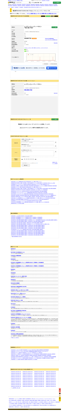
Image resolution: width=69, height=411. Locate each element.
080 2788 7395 (33, 5)
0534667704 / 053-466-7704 (39, 371)
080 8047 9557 (14, 4)
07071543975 (23, 189)
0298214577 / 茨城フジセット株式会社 (17, 355)
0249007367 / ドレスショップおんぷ (17, 351)
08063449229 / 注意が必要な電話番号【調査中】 (19, 233)
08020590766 (15, 5)
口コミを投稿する (57, 2)
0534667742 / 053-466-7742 (51, 386)
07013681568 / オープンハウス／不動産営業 (18, 229)
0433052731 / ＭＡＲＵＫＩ (39, 356)
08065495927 (13, 259)
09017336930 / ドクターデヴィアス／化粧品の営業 (20, 193)
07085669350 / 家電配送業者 (16, 255)
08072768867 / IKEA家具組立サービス (18, 252)
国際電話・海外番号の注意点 (42, 400)
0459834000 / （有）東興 (15, 215)
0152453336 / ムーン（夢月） (29, 356)
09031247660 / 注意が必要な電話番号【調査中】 (35, 229)
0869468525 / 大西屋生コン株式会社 (17, 185)
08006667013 (13, 248)
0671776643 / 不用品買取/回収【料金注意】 (19, 310)
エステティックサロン (27, 47)
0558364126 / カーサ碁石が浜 (37, 352)
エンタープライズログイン (48, 398)
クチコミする (59, 395)
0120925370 (24, 187)
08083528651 (31, 193)
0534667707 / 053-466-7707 (28, 373)
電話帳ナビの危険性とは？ (37, 403)
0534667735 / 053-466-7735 (16, 384)
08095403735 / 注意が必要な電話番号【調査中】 (35, 222)
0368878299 (47, 5)
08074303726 (18, 189)
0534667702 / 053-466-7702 (16, 371)
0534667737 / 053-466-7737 (39, 384)
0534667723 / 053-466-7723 (16, 379)
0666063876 (13, 196)
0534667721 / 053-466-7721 (51, 378)
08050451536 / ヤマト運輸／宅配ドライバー (33, 187)
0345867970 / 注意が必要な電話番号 (17, 199)
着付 (32, 47)
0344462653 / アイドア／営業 (16, 187)
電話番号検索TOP (11, 398)
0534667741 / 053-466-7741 (39, 386)
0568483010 (13, 269)
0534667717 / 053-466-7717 (51, 376)
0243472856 (38, 196)
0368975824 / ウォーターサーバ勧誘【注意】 (19, 276)
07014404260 (21, 195)
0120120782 (46, 4)
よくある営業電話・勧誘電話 (13, 403)
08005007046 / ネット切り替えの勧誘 (17, 203)
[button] (52, 16)
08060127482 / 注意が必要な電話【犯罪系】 (32, 195)
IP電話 (21, 0)
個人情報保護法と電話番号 (22, 403)
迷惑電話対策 (19, 400)
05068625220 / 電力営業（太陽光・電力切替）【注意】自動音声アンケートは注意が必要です (27, 188)
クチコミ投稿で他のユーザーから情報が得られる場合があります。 (42, 13)
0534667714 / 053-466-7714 (16, 376)
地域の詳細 (55, 93)
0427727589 (41, 199)
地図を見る (59, 400)
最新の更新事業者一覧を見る (17, 236)
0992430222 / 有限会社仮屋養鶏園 (50, 356)
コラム (54, 398)
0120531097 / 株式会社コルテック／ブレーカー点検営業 (21, 317)
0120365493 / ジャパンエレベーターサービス (19, 200)
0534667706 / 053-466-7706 (16, 373)
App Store (47, 0)
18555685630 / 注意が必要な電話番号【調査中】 (36, 228)
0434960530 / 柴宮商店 (29, 355)
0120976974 (29, 184)
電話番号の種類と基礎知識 (33, 400)
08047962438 (41, 193)
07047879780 (36, 193)
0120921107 (23, 5)
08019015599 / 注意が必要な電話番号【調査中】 (19, 228)
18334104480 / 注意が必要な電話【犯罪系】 (35, 234)
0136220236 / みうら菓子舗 (32, 359)
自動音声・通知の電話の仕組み (25, 406)
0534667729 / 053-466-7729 (39, 381)
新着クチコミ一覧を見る (15, 337)
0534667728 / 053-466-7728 (28, 381)
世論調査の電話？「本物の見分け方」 (14, 406)
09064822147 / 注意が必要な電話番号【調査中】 (36, 221)
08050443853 (33, 4)
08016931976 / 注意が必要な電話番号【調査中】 (19, 232)
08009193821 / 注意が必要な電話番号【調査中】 (19, 225)
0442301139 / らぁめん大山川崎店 (17, 349)
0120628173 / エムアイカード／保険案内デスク (48, 195)
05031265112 (55, 5)
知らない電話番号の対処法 (13, 400)
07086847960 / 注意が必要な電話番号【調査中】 (36, 225)
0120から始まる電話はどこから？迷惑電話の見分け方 (31, 405)
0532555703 (46, 193)
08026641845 (37, 4)
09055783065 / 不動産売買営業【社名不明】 (19, 286)
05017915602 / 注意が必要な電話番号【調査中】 (19, 221)
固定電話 (9, 0)
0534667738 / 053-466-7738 (51, 384)
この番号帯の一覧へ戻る (16, 387)
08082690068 (50, 193)
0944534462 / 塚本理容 (15, 195)
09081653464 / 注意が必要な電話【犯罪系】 (18, 222)
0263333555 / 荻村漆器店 (37, 355)
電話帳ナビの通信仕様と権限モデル (47, 403)
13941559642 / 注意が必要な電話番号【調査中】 (19, 230)
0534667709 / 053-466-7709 (51, 373)
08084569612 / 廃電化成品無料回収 (17, 333)
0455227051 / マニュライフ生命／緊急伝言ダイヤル (40, 184)
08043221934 (38, 5)
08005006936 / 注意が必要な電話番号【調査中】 (19, 226)
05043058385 (31, 185)
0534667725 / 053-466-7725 (39, 379)
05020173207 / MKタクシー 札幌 (17, 300)
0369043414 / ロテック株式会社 (16, 352)
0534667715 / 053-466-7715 (28, 376)
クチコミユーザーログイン (40, 398)
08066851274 (13, 189)
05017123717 (13, 303)
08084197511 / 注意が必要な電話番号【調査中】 (36, 232)
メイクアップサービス (44, 47)
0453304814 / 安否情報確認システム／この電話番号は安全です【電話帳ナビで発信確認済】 (26, 217)
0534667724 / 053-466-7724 (28, 379)
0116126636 (29, 200)
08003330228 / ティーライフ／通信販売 (41, 185)
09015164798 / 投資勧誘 (15, 283)
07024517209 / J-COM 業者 (42, 192)
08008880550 (28, 5)
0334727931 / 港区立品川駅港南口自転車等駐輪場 (40, 349)
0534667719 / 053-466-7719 (28, 378)
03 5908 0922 (28, 4)
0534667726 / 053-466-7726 (51, 379)
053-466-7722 (28, 90)
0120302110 (13, 330)
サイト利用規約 (19, 398)
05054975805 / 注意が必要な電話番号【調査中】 (36, 233)
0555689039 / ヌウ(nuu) (27, 349)
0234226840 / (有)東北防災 (46, 355)
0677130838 (55, 4)
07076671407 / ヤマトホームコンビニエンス (31, 199)
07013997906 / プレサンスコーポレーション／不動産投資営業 (21, 192)
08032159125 (35, 192)
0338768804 (54, 185)
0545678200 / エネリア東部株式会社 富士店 (18, 181)
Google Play (44, 0)
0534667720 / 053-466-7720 (39, 378)
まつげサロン (38, 47)
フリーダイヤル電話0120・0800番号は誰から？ (16, 405)
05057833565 (19, 4)
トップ (60, 390)
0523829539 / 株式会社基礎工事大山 (17, 356)
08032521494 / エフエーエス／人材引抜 (18, 191)
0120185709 (24, 4)
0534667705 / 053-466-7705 (51, 371)
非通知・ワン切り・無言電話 (51, 400)
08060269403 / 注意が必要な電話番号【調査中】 (36, 226)
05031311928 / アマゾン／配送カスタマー (18, 293)
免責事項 (23, 398)
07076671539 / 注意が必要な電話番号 (46, 196)
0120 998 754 (51, 4)
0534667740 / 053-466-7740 (28, 386)
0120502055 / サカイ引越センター (36, 189)
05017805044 (10, 5)
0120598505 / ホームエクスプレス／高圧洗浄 (19, 184)
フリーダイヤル (13, 0)
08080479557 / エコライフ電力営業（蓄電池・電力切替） (25, 196)
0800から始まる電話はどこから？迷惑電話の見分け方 (48, 405)
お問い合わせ (33, 398)
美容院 (35, 47)
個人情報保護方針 (28, 398)
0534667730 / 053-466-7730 (51, 381)
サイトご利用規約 (55, 163)
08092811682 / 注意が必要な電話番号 (40, 191)
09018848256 (13, 272)
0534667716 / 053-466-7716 (39, 376)
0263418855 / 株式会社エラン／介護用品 (18, 296)
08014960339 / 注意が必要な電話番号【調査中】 (36, 230)
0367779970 (42, 4)
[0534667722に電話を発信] (34, 38)
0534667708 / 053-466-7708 (39, 373)
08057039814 (26, 185)
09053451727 (46, 199)
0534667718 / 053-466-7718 (16, 378)
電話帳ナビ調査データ (29, 403)
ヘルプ (16, 398)
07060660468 (45, 189)
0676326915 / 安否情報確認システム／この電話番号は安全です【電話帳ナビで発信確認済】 (26, 218)
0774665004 (13, 307)
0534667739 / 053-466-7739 (16, 386)
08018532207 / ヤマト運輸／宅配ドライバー (34, 181)
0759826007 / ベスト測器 (15, 359)
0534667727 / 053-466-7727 (16, 381)
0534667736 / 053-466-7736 (28, 384)
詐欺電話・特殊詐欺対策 (25, 400)
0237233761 (27, 191)
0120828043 (13, 323)
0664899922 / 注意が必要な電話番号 (26, 215)
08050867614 (13, 279)
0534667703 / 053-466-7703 (28, 371)
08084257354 (42, 5)
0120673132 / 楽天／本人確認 (36, 200)
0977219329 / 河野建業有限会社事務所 (30, 351)
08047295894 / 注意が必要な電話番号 (49, 188)
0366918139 (51, 5)
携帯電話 (18, 0)
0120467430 (19, 5)
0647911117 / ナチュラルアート (42, 351)
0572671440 (32, 191)
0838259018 (50, 185)
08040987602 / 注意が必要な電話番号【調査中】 (19, 234)
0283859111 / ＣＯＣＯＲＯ (27, 352)
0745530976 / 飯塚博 (23, 359)
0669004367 (28, 189)
